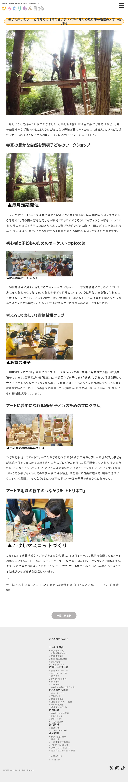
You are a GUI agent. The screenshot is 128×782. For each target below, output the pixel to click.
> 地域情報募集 (56, 699)
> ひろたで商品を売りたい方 (62, 687)
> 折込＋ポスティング (58, 670)
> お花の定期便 (56, 721)
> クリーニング (56, 718)
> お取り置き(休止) (58, 653)
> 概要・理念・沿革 (57, 736)
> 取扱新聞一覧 (56, 650)
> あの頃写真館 (56, 704)
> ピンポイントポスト (58, 679)
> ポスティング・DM (58, 673)
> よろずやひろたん (57, 664)
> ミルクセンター (56, 716)
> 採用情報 (54, 727)
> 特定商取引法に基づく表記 (62, 750)
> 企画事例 (54, 684)
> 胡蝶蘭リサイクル (58, 707)
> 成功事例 (54, 681)
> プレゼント (54, 696)
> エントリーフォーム (58, 730)
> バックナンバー (56, 693)
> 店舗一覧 (54, 739)
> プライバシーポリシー (59, 747)
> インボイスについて (58, 744)
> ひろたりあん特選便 (59, 713)
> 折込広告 (54, 676)
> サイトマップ (55, 760)
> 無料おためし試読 (58, 659)
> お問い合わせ (55, 756)
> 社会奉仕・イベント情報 (60, 701)
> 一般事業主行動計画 (59, 742)
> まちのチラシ (55, 661)
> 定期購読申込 (56, 656)
